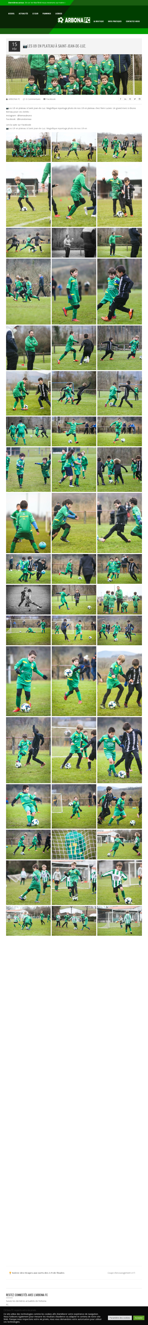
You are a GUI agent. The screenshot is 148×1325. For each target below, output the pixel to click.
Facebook (51, 99)
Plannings (46, 13)
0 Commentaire (33, 99)
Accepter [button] (139, 1317)
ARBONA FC (14, 99)
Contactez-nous (133, 21)
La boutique (99, 21)
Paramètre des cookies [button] (120, 1317)
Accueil (11, 13)
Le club (35, 13)
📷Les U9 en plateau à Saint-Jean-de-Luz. (54, 46)
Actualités (23, 13)
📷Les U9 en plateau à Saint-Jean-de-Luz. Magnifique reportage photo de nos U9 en (46, 128)
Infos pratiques (115, 21)
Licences (58, 13)
